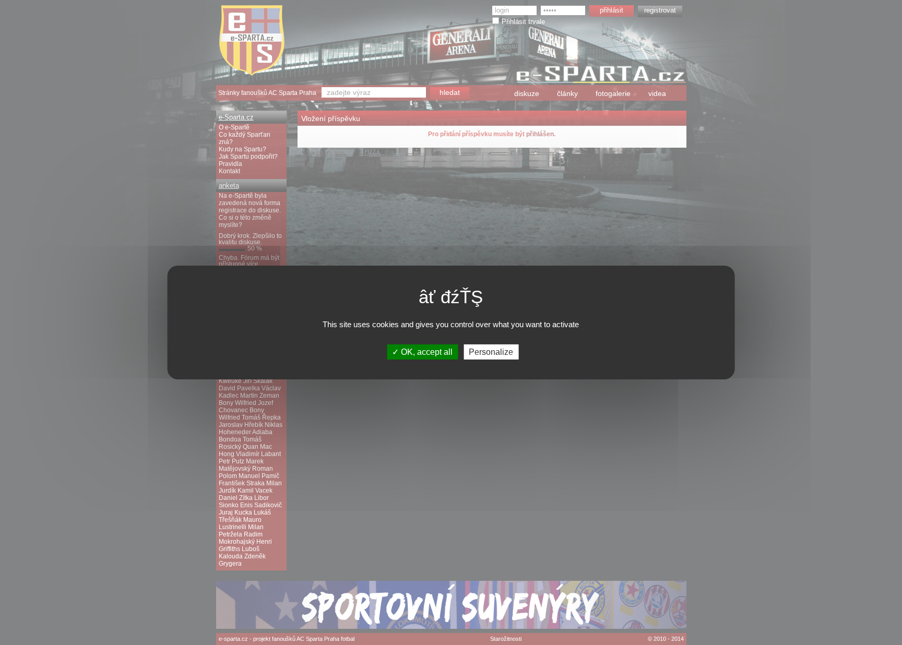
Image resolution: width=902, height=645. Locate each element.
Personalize (491, 352)
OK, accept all (426, 352)
